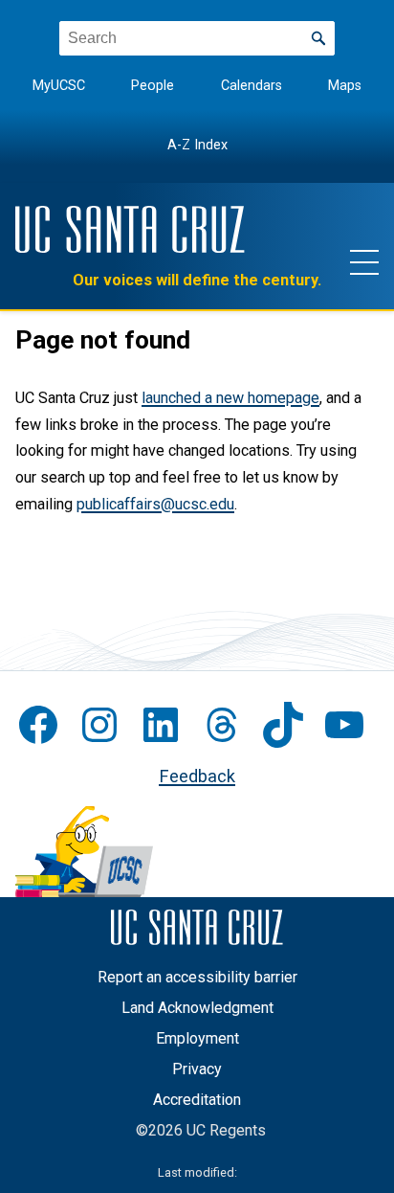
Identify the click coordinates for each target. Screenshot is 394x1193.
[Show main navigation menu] (364, 261)
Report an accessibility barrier (197, 977)
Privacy (197, 1069)
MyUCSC (59, 86)
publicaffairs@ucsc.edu (155, 504)
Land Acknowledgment (197, 1008)
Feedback (197, 776)
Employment (197, 1038)
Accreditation (197, 1100)
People (152, 86)
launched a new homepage (230, 398)
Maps (344, 86)
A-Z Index (197, 145)
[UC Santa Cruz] (130, 229)
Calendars (251, 86)
